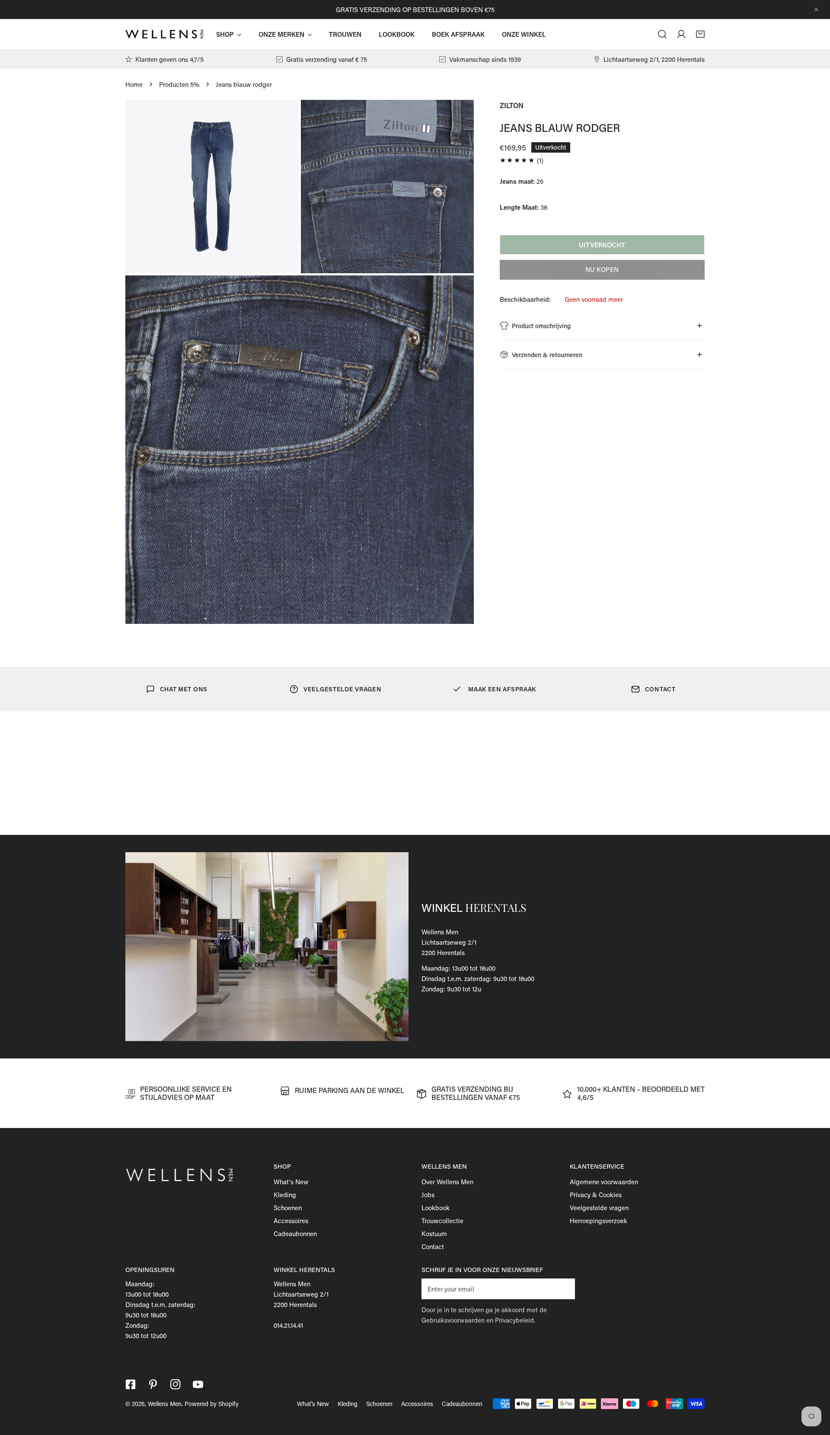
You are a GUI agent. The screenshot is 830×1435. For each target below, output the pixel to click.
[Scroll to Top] (814, 1389)
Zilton (512, 105)
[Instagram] (175, 1384)
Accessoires (291, 1220)
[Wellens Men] (164, 34)
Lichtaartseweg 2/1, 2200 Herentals (654, 59)
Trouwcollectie (442, 1220)
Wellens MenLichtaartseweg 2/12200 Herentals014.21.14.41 (301, 1304)
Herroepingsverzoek (598, 1220)
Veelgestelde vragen (599, 1207)
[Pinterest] (153, 1384)
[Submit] (563, 1288)
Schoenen (288, 1207)
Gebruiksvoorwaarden (453, 1320)
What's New (291, 1181)
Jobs (427, 1194)
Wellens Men (165, 1404)
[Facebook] (130, 1384)
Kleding (285, 1194)
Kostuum (434, 1233)
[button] (700, 34)
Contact (432, 1246)
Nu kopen (602, 269)
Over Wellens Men (447, 1181)
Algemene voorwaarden (604, 1181)
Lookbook (435, 1207)
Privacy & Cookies (596, 1194)
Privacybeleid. (515, 1320)
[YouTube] (198, 1384)
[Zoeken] (662, 34)
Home (134, 84)
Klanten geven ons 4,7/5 (169, 59)
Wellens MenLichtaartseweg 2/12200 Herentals (448, 942)
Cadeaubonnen (295, 1233)
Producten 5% (179, 84)
